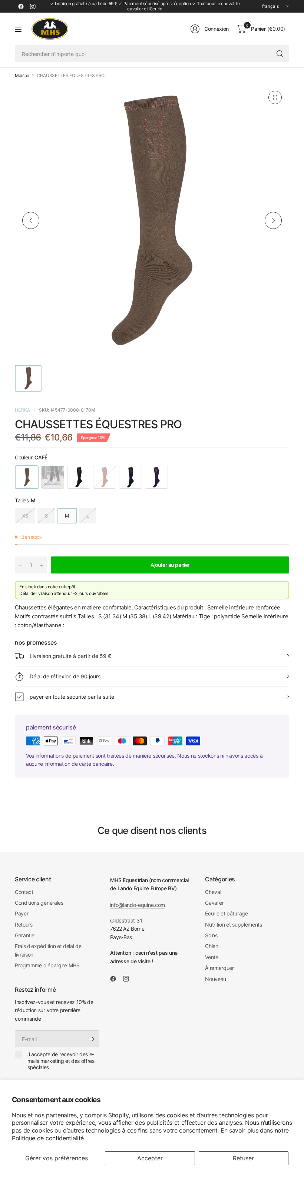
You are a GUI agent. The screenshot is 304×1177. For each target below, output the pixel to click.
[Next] (273, 220)
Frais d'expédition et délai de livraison (48, 950)
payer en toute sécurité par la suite (72, 697)
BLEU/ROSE (130, 477)
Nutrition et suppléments (233, 924)
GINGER (104, 477)
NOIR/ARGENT (53, 477)
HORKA (22, 410)
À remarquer (219, 968)
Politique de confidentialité (48, 1138)
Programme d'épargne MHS (47, 965)
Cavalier (214, 903)
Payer (21, 913)
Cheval (213, 892)
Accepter (150, 1158)
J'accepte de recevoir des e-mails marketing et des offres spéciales (61, 1060)
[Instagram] (33, 6)
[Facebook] (21, 6)
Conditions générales (39, 903)
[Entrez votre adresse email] (91, 1038)
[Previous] (30, 220)
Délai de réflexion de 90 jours (65, 676)
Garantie (24, 935)
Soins (211, 935)
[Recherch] (280, 53)
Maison (22, 75)
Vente (211, 957)
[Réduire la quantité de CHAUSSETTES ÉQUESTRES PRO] (20, 565)
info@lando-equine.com (137, 905)
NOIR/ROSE (78, 477)
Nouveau (215, 979)
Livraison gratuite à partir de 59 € (70, 656)
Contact (24, 892)
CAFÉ (27, 477)
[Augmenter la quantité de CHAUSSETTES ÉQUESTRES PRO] (41, 565)
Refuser (243, 1158)
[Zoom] (275, 97)
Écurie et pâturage (226, 913)
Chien (211, 946)
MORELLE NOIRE (156, 477)
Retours (24, 924)
